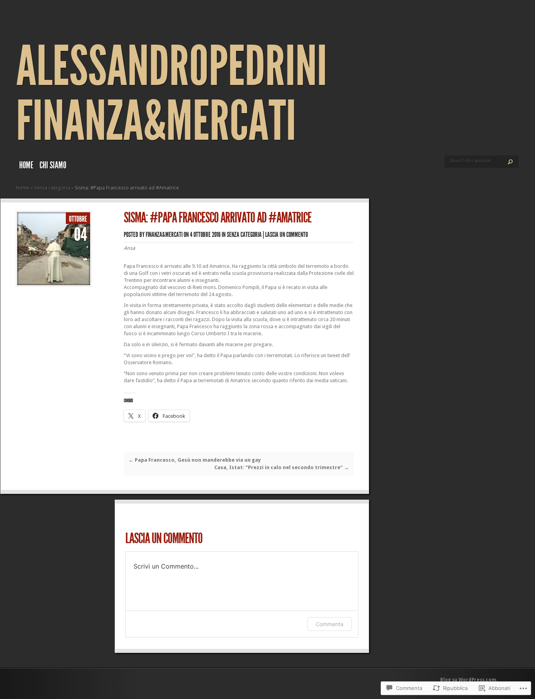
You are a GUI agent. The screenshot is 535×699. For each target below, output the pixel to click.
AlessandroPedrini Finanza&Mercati (171, 94)
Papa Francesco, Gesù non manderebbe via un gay (194, 460)
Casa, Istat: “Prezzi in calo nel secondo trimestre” (281, 467)
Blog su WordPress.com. (468, 680)
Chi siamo (53, 165)
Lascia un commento (286, 234)
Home (26, 165)
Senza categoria (52, 188)
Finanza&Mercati (164, 234)
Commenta (329, 624)
